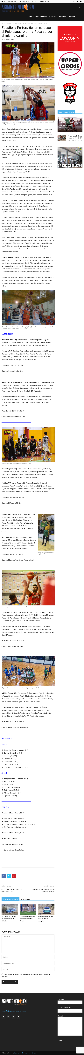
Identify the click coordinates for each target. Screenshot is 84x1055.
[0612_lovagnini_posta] (70, 50)
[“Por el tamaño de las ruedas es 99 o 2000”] (62, 138)
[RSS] (77, 1)
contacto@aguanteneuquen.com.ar (14, 1011)
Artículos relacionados (10, 899)
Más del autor (25, 899)
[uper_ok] (70, 75)
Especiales (52, 16)
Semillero (62, 16)
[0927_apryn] (70, 105)
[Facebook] (70, 1)
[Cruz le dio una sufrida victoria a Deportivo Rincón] (28, 909)
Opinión (72, 16)
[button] (79, 7)
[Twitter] (80, 1)
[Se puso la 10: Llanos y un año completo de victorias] (10, 909)
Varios (9, 23)
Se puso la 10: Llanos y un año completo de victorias (9, 919)
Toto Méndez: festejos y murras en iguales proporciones (68, 125)
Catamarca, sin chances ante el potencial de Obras (43, 890)
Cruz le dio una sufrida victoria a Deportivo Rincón (27, 919)
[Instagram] (73, 1)
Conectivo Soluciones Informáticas (25, 1053)
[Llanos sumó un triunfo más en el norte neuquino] (46, 909)
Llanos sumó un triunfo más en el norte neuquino (45, 919)
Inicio (31, 16)
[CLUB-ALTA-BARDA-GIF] (70, 167)
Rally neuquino (44, 1)
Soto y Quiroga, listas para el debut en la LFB (12, 890)
